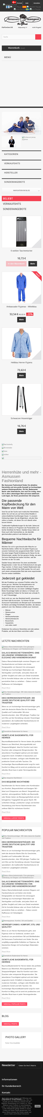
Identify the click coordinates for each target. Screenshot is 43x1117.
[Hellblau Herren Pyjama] (21, 343)
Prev (31, 130)
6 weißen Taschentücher (21, 251)
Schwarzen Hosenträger (21, 418)
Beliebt (8, 198)
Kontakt (19, 3)
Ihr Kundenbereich (11, 1086)
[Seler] (21, 451)
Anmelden (37, 3)
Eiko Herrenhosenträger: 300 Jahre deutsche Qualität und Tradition (18, 700)
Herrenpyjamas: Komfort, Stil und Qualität (21, 926)
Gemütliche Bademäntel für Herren (17, 736)
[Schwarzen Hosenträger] (21, 399)
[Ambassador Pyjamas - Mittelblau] (21, 288)
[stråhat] (21, 454)
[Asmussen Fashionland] (21, 20)
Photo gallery (15, 1037)
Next (37, 130)
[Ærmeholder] (21, 448)
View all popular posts (14, 1004)
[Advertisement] (21, 85)
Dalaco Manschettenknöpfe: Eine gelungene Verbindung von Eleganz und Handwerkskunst (20, 655)
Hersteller (10, 172)
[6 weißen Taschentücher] (21, 232)
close (38, 1106)
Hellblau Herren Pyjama (21, 362)
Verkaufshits (12, 163)
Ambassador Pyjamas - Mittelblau (21, 307)
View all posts (10, 1024)
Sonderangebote (14, 181)
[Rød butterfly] (21, 444)
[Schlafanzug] (21, 123)
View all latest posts (14, 818)
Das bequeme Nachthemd (15, 782)
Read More (6, 688)
